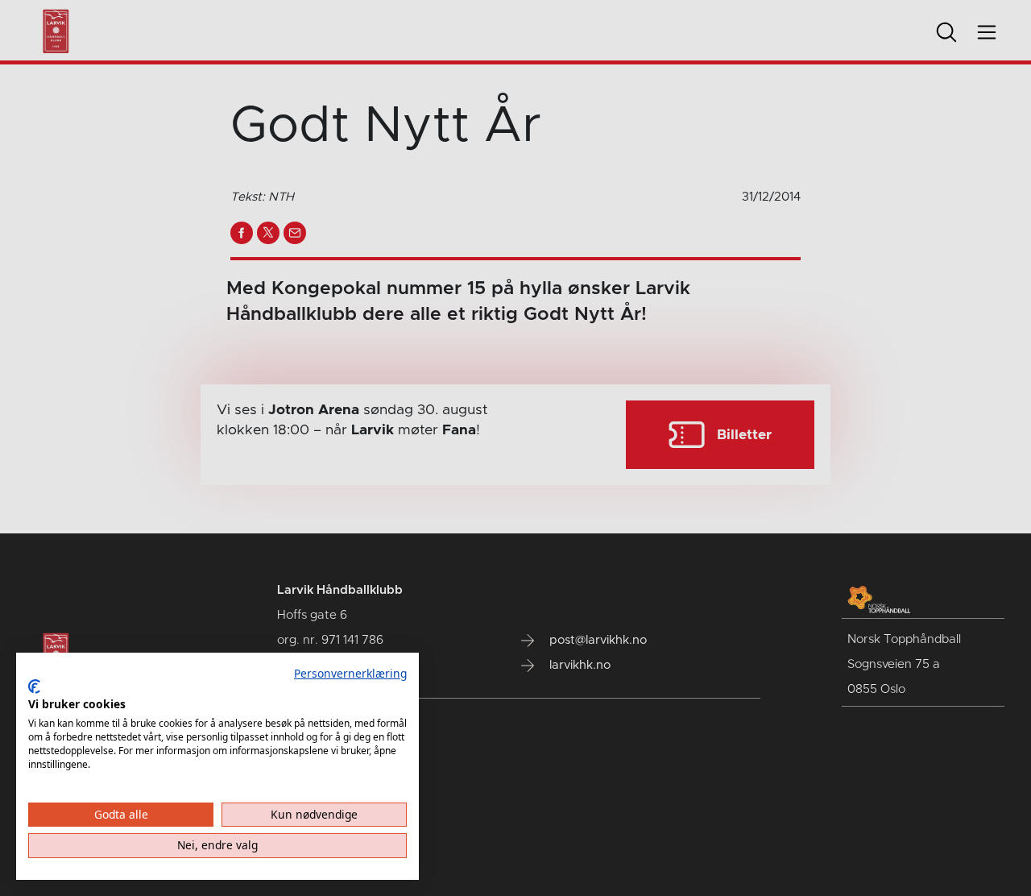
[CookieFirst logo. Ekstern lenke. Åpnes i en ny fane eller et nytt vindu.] (34, 686)
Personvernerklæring (350, 673)
